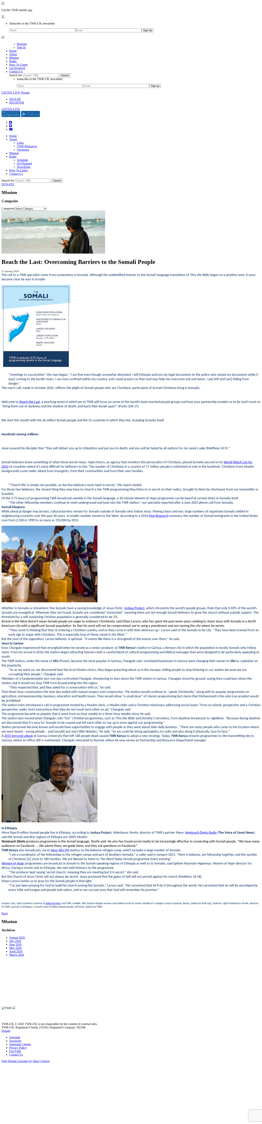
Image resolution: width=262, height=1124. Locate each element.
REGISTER (16, 102)
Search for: (15, 75)
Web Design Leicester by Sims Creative (26, 1061)
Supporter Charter (20, 1044)
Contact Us (16, 71)
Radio (12, 61)
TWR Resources (27, 146)
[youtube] (22, 1017)
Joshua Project (134, 608)
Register (22, 44)
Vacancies (23, 149)
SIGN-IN (15, 99)
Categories (8, 208)
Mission (14, 57)
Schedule (22, 160)
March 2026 (16, 954)
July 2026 (15, 941)
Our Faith (15, 1051)
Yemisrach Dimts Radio (201, 833)
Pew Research (158, 516)
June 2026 (15, 944)
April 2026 (15, 951)
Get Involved (17, 68)
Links (20, 142)
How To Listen (18, 64)
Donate (25, 92)
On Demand (24, 163)
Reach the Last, (30, 402)
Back (5, 913)
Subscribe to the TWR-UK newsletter (32, 23)
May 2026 (15, 948)
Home (13, 50)
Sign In (21, 47)
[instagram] (17, 1017)
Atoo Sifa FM (60, 850)
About (13, 54)
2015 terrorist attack (18, 736)
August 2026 (17, 937)
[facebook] (12, 1017)
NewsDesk (23, 167)
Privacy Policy (18, 1047)
